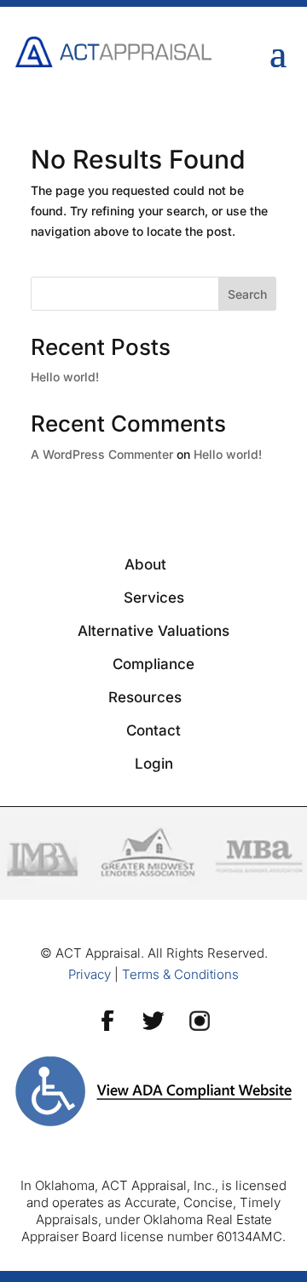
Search (247, 294)
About (145, 564)
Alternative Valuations (153, 630)
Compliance (153, 663)
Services (154, 597)
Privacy (89, 974)
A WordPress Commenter (102, 454)
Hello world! (65, 376)
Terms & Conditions (180, 974)
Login (154, 763)
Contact (153, 730)
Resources (145, 697)
